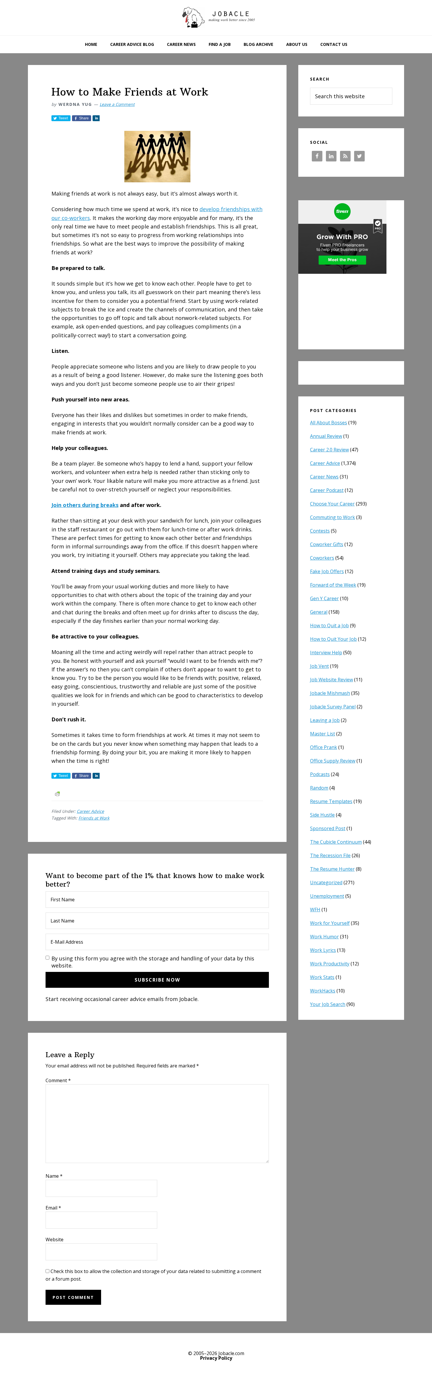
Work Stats (322, 977)
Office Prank (323, 747)
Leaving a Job (325, 720)
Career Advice (90, 811)
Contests (320, 531)
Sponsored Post (327, 828)
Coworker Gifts (326, 544)
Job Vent (319, 666)
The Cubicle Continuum (336, 842)
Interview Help (326, 652)
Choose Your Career (332, 504)
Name (54, 1176)
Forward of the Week (333, 585)
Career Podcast (327, 490)
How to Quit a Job (329, 625)
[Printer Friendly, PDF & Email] (57, 793)
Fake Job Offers (327, 571)
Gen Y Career (324, 598)
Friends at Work (93, 818)
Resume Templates (331, 801)
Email (53, 1208)
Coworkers (322, 558)
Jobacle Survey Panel (333, 706)
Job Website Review (331, 679)
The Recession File (330, 855)
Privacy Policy (216, 1358)
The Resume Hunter (332, 869)
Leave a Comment (117, 104)
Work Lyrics (323, 950)
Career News (324, 476)
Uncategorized (326, 882)
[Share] (96, 118)
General (318, 612)
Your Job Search (327, 1004)
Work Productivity (329, 963)
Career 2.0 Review (329, 449)
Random (319, 788)
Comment (58, 1080)
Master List (322, 733)
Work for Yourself (330, 923)
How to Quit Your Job (333, 639)
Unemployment (327, 896)
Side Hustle (322, 815)
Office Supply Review (332, 761)
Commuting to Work (332, 517)
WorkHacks (322, 990)
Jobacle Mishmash (330, 693)
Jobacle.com (216, 17)
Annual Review (326, 436)
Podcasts (320, 774)
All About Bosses (328, 422)
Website (54, 1239)
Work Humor (324, 936)
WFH (315, 909)
